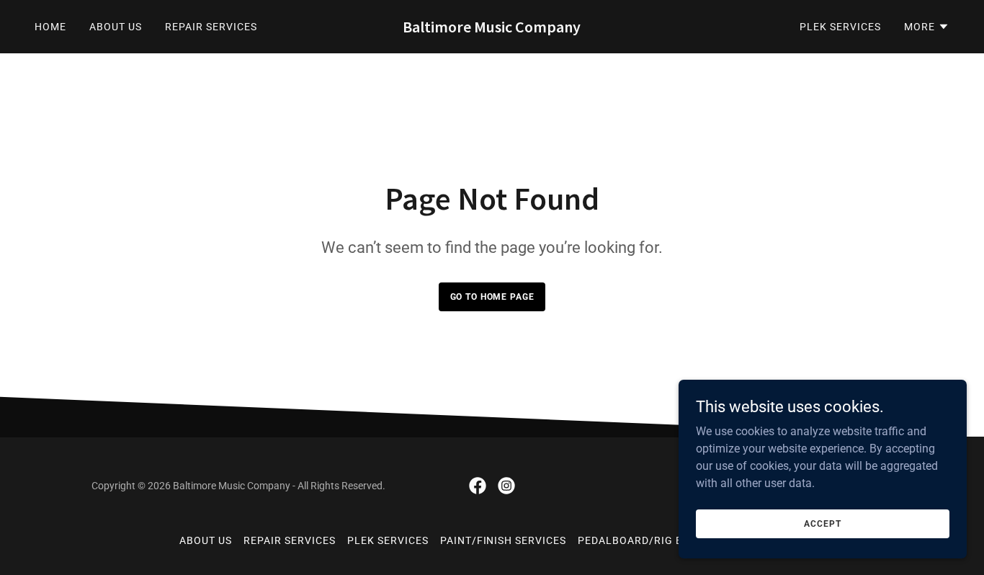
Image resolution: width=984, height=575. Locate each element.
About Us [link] (115, 26)
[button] (926, 26)
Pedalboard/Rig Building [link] (652, 540)
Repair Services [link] (211, 26)
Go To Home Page (492, 297)
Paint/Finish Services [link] (503, 540)
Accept (822, 523)
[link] (491, 28)
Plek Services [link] (840, 26)
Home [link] (50, 26)
